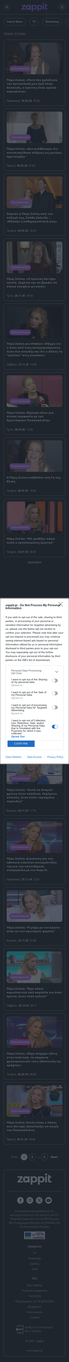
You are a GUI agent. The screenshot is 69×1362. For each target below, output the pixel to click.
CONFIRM (21, 743)
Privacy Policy (55, 756)
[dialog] (34, 681)
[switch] (55, 680)
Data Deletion (14, 756)
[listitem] (34, 671)
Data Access (34, 756)
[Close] (61, 605)
